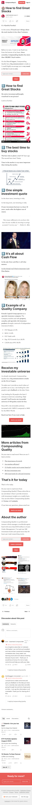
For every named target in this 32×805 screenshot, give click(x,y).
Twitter (5, 501)
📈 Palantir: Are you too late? (10, 725)
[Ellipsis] (29, 640)
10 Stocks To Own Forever (11, 754)
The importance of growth (13, 461)
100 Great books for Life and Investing (17, 474)
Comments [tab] (5, 624)
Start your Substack (11, 797)
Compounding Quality (12, 15)
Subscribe (22, 2)
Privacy (11, 792)
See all (5, 767)
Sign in (28, 2)
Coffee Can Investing (7, 756)
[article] (16, 729)
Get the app (24, 797)
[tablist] (9, 624)
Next (26, 611)
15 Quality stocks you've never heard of (17, 467)
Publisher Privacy (25, 790)
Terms (16, 792)
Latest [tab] (8, 718)
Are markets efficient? (12, 464)
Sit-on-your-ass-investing (9, 743)
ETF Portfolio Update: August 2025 (9, 740)
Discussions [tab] (15, 718)
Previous (6, 611)
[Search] (29, 718)
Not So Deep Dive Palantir (9, 728)
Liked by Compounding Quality (14, 644)
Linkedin (15, 501)
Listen (28, 16)
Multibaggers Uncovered (13, 676)
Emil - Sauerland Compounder (14, 641)
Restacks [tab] (13, 624)
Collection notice (24, 792)
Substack (7, 801)
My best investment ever (13, 470)
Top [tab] (3, 718)
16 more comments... (7, 709)
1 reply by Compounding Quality (16, 670)
